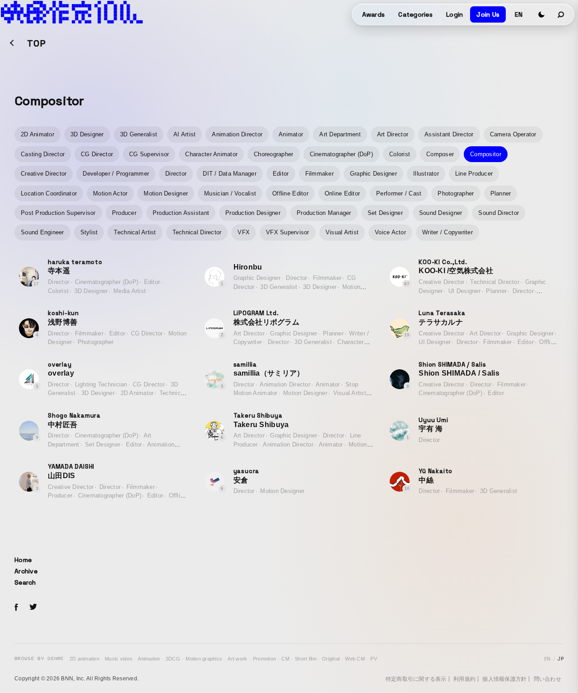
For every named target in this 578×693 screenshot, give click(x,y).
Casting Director (43, 154)
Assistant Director (449, 134)
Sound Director (498, 212)
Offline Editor (290, 193)
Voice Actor (390, 232)
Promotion (264, 658)
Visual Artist (342, 232)
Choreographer (273, 154)
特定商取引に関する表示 (416, 679)
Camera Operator (513, 134)
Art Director (392, 134)
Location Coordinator (49, 193)
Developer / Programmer (116, 173)
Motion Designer (166, 193)
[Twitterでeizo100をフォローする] (33, 608)
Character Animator (211, 154)
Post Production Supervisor (58, 212)
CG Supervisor (149, 154)
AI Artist (184, 134)
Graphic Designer (373, 173)
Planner (500, 193)
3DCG (173, 658)
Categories (415, 14)
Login (454, 14)
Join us (487, 14)
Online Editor (342, 193)
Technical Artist (135, 232)
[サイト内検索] (561, 14)
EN (518, 14)
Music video (118, 658)
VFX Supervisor (287, 232)
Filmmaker (319, 173)
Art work (237, 658)
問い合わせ (547, 679)
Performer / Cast (398, 193)
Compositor (485, 154)
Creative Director (43, 173)
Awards (373, 14)
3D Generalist (138, 134)
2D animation (84, 658)
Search (25, 582)
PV (373, 658)
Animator (291, 134)
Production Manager (324, 212)
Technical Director (197, 232)
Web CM (355, 658)
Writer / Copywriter (447, 232)
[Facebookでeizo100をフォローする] (16, 608)
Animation (149, 658)
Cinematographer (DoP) (341, 154)
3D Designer (87, 134)
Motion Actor (110, 193)
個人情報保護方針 (504, 679)
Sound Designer (440, 212)
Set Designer (385, 212)
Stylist (89, 232)
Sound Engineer (42, 232)
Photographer (456, 193)
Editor (281, 173)
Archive (25, 571)
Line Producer (474, 173)
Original (331, 658)
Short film (306, 658)
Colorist (399, 154)
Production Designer (252, 212)
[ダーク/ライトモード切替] (541, 14)
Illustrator (426, 173)
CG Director (97, 154)
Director (175, 173)
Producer (124, 212)
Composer (440, 154)
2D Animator (37, 134)
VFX (244, 232)
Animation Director (237, 134)
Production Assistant (181, 212)
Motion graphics (204, 658)
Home (23, 560)
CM (285, 658)
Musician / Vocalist (230, 193)
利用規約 (464, 679)
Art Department (340, 134)
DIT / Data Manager (229, 173)
